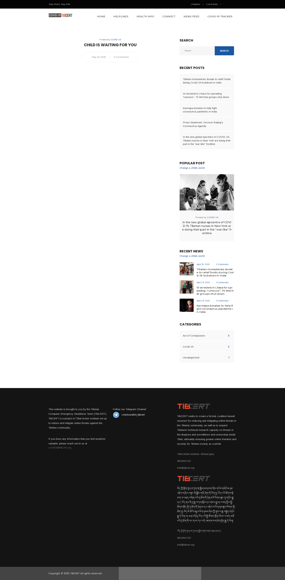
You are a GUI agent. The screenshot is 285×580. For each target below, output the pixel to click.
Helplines (120, 16)
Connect (168, 16)
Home (101, 16)
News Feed (191, 16)
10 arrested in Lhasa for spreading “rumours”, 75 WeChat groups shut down (206, 95)
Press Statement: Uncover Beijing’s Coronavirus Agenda (203, 124)
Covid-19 (188, 346)
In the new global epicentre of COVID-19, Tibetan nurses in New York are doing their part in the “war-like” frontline (207, 140)
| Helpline (195, 4)
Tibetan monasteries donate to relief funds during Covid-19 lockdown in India (207, 81)
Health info (145, 16)
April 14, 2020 (203, 282)
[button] (142, 17)
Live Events (212, 4)
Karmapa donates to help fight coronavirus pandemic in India (200, 110)
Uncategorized (191, 357)
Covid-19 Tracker (219, 16)
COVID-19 (116, 39)
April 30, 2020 (203, 264)
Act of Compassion (194, 335)
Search (224, 51)
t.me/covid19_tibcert (133, 414)
